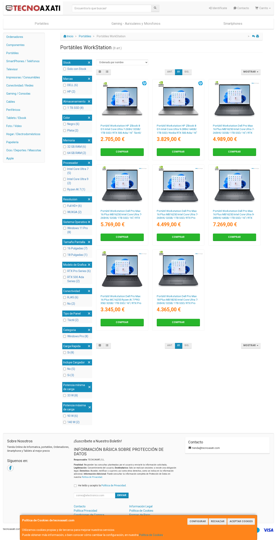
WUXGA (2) (74, 212)
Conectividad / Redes (19, 85)
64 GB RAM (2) (76, 153)
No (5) (71, 368)
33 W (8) (72, 395)
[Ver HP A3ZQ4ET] (122, 101)
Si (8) (70, 352)
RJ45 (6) (72, 297)
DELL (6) (72, 85)
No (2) (71, 303)
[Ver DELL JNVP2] (178, 186)
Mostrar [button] (249, 71)
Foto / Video (14, 126)
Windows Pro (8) (77, 336)
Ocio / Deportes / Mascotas (23, 150)
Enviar (121, 495)
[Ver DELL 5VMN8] (122, 271)
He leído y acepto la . (102, 485)
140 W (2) (73, 422)
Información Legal (140, 506)
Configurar (198, 521)
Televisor (12, 69)
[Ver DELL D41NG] (122, 186)
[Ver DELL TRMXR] (234, 101)
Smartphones (232, 24)
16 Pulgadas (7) (77, 248)
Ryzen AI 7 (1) (76, 189)
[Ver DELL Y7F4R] (234, 186)
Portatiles (42, 24)
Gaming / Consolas (18, 93)
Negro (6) (73, 124)
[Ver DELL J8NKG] (178, 271)
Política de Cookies (151, 535)
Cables (10, 101)
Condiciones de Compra (89, 515)
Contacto (243, 8)
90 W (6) (72, 415)
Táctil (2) (72, 320)
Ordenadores (14, 36)
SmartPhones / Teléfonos (23, 61)
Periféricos (13, 109)
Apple (10, 158)
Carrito (264, 8)
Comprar (122, 151)
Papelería (12, 142)
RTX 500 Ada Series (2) (75, 279)
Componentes (15, 45)
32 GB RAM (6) (76, 146)
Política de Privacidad (92, 477)
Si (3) (70, 375)
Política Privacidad (85, 510)
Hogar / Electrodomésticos (23, 134)
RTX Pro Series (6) (79, 271)
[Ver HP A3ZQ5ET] (178, 101)
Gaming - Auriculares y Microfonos (136, 24)
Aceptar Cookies (241, 521)
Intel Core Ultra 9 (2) (77, 181)
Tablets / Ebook (16, 118)
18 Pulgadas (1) (77, 254)
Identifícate (219, 8)
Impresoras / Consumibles (23, 77)
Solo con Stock (76, 68)
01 (178, 71)
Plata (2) (72, 130)
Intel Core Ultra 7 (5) (77, 171)
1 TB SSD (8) (75, 107)
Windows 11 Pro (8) (77, 230)
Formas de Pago (139, 515)
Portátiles (12, 53)
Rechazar (217, 521)
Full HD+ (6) (74, 205)
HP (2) (71, 91)
